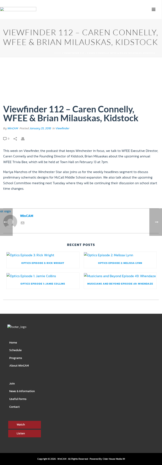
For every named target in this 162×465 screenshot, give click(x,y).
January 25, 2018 (40, 128)
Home (57, 53)
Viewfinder (62, 128)
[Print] (25, 138)
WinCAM (12, 128)
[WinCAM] (18, 16)
